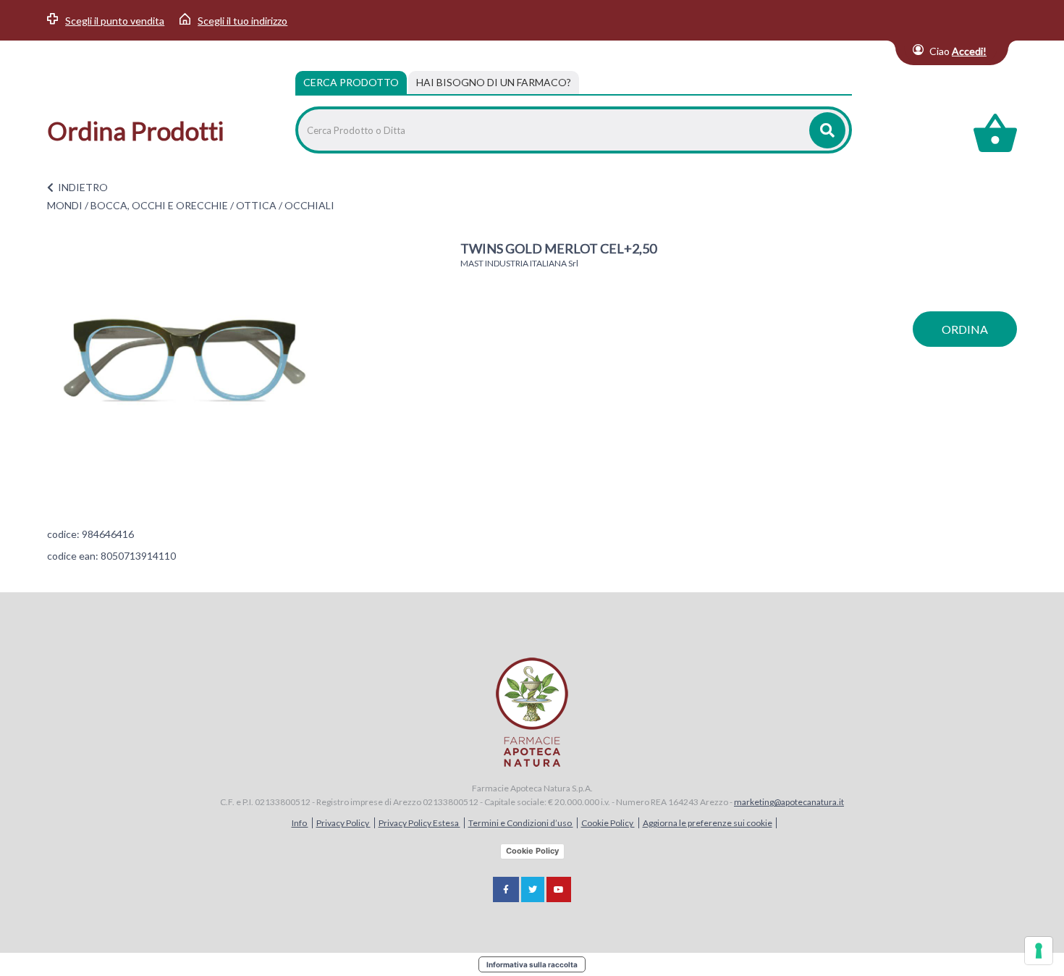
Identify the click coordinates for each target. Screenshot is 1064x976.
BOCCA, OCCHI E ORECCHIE (159, 205)
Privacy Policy (343, 822)
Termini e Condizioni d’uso (520, 822)
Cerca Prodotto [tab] (351, 82)
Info (300, 822)
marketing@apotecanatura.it (789, 801)
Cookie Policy (608, 822)
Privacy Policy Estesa (419, 822)
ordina (965, 329)
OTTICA (256, 205)
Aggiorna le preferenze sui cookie (707, 822)
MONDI (65, 205)
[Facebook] (506, 889)
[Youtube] (558, 889)
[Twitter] (532, 889)
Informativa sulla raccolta (532, 964)
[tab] (493, 82)
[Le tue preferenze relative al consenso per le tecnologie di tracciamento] (1038, 950)
